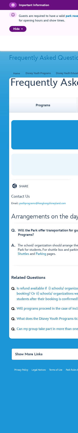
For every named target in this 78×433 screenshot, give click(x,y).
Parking (41, 254)
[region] (18, 29)
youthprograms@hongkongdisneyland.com (42, 203)
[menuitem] (22, 29)
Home (16, 73)
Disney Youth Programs (38, 73)
